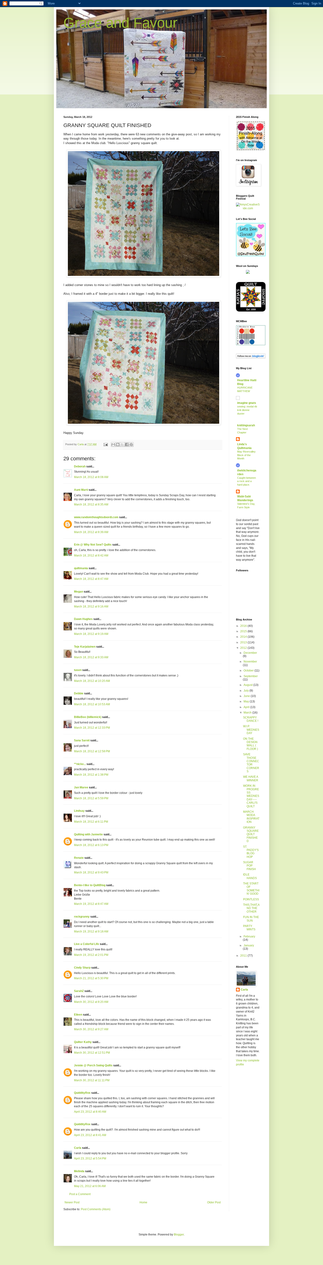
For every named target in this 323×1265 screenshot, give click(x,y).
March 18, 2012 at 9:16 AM (91, 606)
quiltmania (81, 568)
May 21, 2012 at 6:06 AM (90, 1186)
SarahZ (79, 991)
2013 (244, 642)
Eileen (78, 1014)
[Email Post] (105, 444)
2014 (244, 636)
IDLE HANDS (250, 876)
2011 (244, 955)
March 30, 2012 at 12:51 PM (92, 1052)
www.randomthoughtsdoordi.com (96, 517)
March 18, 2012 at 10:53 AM (92, 704)
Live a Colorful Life (86, 944)
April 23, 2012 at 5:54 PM (90, 1158)
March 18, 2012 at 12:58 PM (92, 751)
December (250, 652)
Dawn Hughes (83, 619)
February (249, 936)
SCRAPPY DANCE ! (250, 719)
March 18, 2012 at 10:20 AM (92, 681)
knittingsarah (246, 425)
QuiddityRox (82, 1092)
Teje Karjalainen (85, 646)
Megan (78, 591)
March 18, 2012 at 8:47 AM (91, 579)
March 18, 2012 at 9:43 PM (91, 872)
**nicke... (80, 764)
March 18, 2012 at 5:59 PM (91, 798)
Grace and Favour (120, 23)
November (250, 661)
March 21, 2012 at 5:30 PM (91, 978)
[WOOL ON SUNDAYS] (248, 272)
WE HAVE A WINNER (250, 778)
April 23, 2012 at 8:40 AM (90, 1111)
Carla (77, 1148)
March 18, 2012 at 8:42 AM (91, 555)
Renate (79, 857)
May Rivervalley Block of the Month (246, 455)
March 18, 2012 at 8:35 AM (91, 504)
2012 (244, 648)
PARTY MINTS (249, 927)
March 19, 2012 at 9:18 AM (91, 931)
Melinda (79, 1171)
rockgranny (82, 916)
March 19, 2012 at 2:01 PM (91, 955)
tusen (78, 670)
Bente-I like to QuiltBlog (89, 885)
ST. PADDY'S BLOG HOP (251, 852)
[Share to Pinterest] (131, 444)
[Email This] (113, 444)
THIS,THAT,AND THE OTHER (251, 908)
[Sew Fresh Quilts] (251, 255)
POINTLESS (251, 899)
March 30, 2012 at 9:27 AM (91, 1029)
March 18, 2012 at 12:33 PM (92, 727)
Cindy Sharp (82, 967)
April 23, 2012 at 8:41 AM (90, 1135)
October (249, 670)
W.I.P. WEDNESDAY (251, 730)
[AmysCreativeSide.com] (248, 208)
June (247, 696)
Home (143, 1202)
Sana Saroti (82, 740)
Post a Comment (80, 1194)
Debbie (78, 693)
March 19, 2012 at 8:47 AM (91, 904)
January (249, 945)
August (248, 685)
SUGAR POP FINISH (249, 866)
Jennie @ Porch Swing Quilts (93, 1065)
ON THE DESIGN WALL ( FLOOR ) (250, 744)
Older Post (214, 1202)
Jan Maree (81, 787)
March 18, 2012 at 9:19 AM (91, 634)
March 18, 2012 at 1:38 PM (91, 774)
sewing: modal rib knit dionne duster (247, 410)
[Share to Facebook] (126, 444)
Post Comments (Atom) (95, 1209)
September (251, 676)
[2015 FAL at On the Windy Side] (251, 149)
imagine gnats (246, 403)
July (246, 690)
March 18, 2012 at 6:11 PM (91, 821)
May (247, 701)
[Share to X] (122, 444)
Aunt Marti (81, 489)
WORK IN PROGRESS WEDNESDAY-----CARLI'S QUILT (251, 796)
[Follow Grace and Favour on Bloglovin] (251, 357)
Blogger (179, 1234)
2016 (244, 626)
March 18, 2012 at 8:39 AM (91, 532)
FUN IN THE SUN (251, 918)
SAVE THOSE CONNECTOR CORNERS (251, 763)
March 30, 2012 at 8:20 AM (91, 1002)
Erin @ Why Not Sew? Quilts (93, 544)
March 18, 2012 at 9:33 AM (91, 657)
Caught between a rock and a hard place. (246, 481)
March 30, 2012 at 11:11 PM (91, 1080)
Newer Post (72, 1202)
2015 (244, 631)
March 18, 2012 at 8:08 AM (91, 477)
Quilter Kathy (83, 1042)
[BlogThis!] (117, 444)
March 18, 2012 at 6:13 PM (91, 845)
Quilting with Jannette (88, 834)
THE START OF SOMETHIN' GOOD (251, 888)
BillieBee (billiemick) (87, 717)
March (248, 712)
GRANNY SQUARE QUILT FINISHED (251, 834)
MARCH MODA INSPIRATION (251, 817)
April (247, 707)
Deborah (80, 466)
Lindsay (79, 810)
